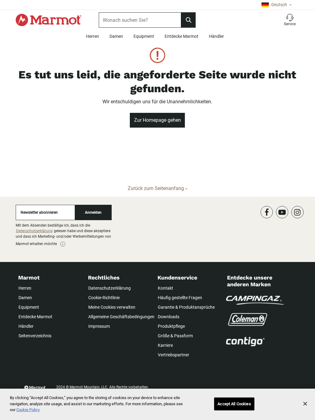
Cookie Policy (28, 409)
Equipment (144, 36)
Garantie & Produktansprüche (186, 307)
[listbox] (276, 4)
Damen (116, 36)
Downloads (168, 316)
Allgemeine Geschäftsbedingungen (121, 316)
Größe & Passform (175, 335)
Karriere (165, 345)
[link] (63, 244)
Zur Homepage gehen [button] (157, 120)
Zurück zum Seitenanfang (156, 188)
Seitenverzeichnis (34, 335)
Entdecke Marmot (181, 36)
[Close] (305, 403)
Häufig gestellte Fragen (180, 297)
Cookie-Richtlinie (104, 297)
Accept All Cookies (234, 404)
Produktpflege (171, 326)
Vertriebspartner (173, 354)
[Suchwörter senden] (188, 20)
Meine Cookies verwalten (111, 307)
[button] (289, 20)
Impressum (99, 326)
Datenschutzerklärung (34, 231)
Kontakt (165, 288)
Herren (92, 36)
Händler (216, 36)
